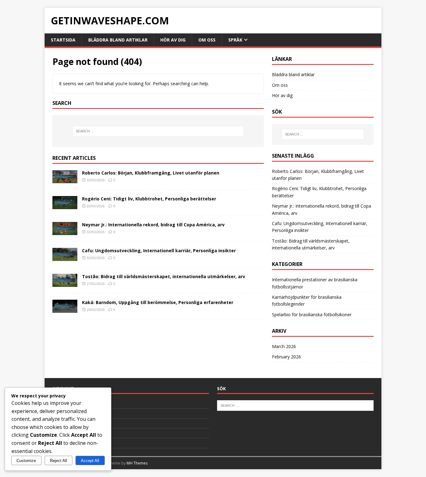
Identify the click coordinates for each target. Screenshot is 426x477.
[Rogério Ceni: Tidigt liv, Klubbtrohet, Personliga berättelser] (64, 205)
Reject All (58, 460)
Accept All (90, 460)
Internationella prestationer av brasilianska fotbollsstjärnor (314, 283)
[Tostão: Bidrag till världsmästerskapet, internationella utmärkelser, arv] (64, 283)
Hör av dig (173, 40)
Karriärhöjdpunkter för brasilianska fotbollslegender (306, 300)
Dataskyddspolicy (69, 403)
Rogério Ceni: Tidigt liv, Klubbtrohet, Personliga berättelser (149, 199)
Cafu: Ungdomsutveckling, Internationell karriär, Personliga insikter (159, 250)
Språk (235, 40)
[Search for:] (158, 131)
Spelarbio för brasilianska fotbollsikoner (311, 314)
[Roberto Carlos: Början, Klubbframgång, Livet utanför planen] (64, 179)
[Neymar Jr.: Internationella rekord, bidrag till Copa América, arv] (64, 231)
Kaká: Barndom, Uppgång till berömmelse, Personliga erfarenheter (157, 302)
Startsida (63, 40)
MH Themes (137, 463)
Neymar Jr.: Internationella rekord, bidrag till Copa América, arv (153, 225)
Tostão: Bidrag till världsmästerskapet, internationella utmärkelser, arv (163, 276)
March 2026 (284, 346)
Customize (26, 460)
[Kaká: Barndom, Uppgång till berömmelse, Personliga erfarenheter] (64, 309)
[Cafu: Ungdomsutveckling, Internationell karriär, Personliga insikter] (64, 257)
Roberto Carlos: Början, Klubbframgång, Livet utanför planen (150, 173)
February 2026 (286, 357)
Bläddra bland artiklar (118, 40)
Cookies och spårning (72, 423)
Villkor (58, 443)
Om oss (206, 40)
